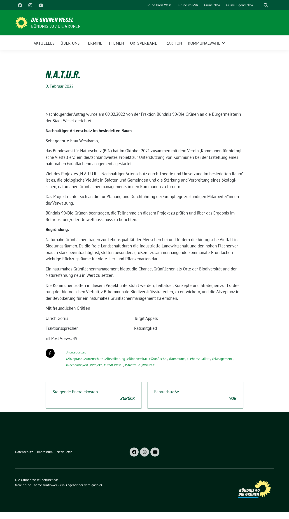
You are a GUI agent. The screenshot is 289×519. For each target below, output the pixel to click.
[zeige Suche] (265, 5)
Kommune (177, 359)
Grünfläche (158, 359)
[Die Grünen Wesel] (21, 22)
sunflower (50, 485)
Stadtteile (133, 365)
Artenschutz (94, 359)
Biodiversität (138, 359)
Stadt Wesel (114, 365)
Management (222, 359)
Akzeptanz (74, 359)
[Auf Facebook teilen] (50, 353)
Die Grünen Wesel (52, 19)
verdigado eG (93, 485)
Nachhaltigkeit (77, 365)
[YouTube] (40, 5)
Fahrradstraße (195, 395)
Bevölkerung (116, 359)
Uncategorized (75, 352)
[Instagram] (30, 5)
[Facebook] (19, 5)
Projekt (97, 365)
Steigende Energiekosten (94, 395)
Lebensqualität (199, 359)
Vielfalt (149, 365)
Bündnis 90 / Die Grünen (56, 26)
